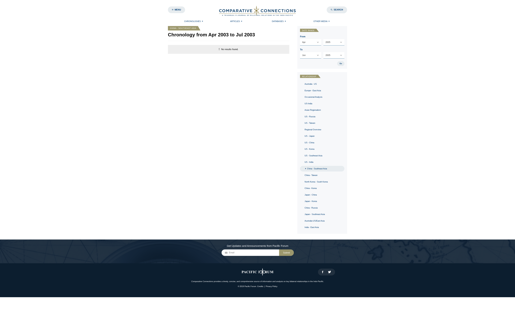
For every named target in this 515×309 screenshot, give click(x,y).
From (302, 36)
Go (341, 64)
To (301, 49)
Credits (260, 286)
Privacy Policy (271, 286)
